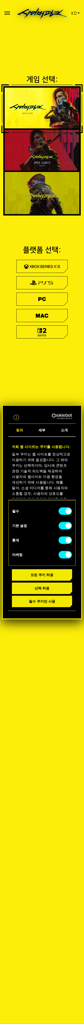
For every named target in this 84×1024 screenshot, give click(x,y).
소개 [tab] (64, 430)
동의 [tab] (19, 430)
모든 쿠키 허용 (42, 575)
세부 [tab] (42, 430)
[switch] (65, 525)
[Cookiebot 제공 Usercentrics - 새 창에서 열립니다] (55, 416)
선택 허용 (42, 588)
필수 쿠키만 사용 (42, 601)
